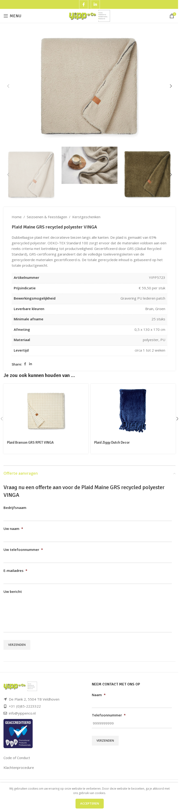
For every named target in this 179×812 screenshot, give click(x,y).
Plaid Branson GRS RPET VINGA (30, 442)
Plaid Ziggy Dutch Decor (112, 442)
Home (17, 216)
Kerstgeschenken (86, 216)
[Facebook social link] (25, 364)
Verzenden (17, 645)
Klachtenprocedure (18, 767)
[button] (8, 86)
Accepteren (89, 803)
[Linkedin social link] (30, 364)
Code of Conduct (16, 757)
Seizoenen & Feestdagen (47, 216)
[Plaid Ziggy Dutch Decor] (133, 410)
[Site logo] (89, 15)
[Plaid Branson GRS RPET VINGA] (46, 410)
